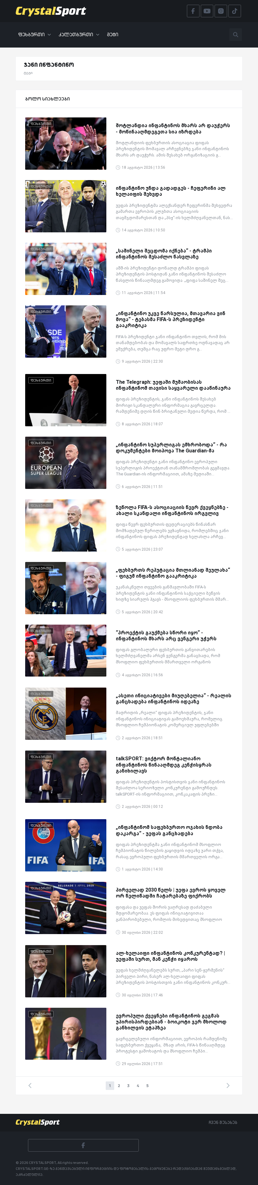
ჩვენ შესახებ (223, 1122)
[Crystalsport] (51, 11)
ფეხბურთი (31, 34)
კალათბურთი (76, 34)
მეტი (112, 34)
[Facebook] (83, 1145)
